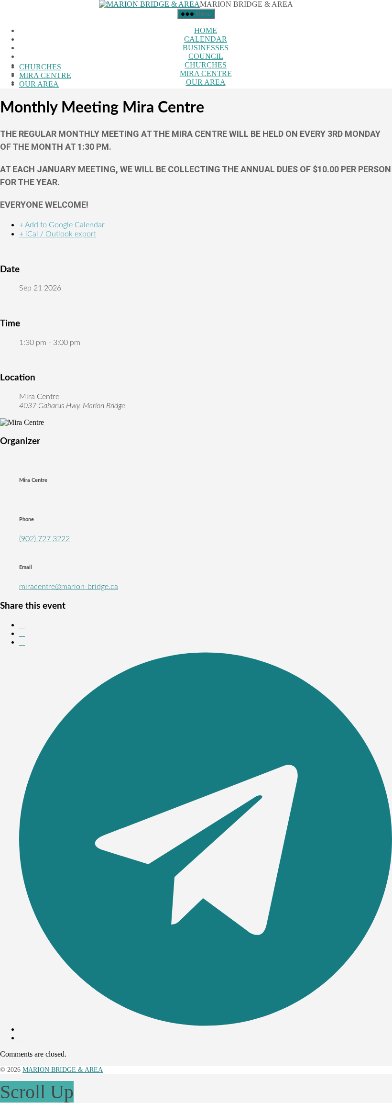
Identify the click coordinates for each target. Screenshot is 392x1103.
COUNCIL (205, 56)
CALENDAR (205, 39)
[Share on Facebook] (22, 625)
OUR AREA (206, 82)
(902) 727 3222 (44, 539)
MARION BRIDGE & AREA (62, 1069)
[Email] (22, 1038)
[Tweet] (22, 633)
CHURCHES (206, 65)
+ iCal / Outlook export (57, 234)
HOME (205, 30)
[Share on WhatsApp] (22, 642)
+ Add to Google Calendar (62, 225)
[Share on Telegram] (205, 1029)
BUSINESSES (206, 48)
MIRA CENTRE (206, 73)
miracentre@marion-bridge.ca (68, 586)
